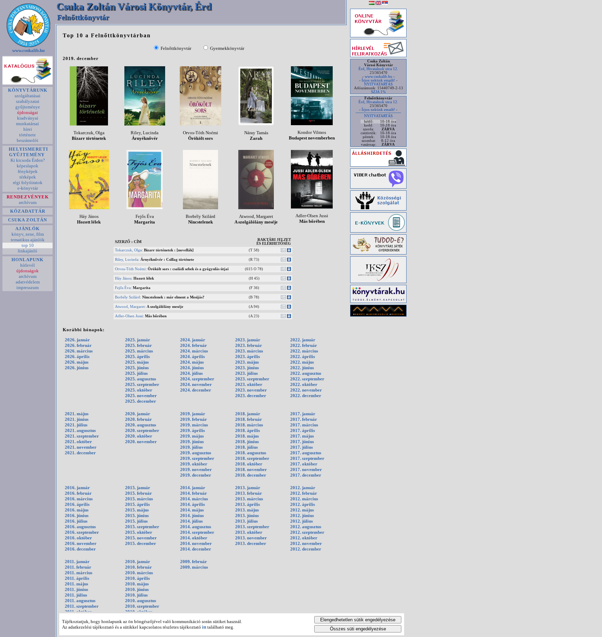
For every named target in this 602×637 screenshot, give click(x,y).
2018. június (247, 441)
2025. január (137, 339)
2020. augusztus (140, 424)
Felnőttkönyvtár (176, 48)
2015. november (141, 537)
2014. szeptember (197, 532)
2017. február (303, 419)
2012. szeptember (307, 532)
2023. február (248, 345)
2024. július (191, 373)
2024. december (195, 390)
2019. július (191, 447)
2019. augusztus (195, 452)
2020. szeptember (142, 430)
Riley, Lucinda (126, 259)
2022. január (302, 339)
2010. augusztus (140, 600)
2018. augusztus (250, 452)
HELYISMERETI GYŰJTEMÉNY (27, 151)
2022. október (303, 384)
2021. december (80, 452)
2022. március (304, 351)
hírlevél (27, 265)
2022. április (302, 356)
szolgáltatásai (27, 95)
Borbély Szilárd (127, 297)
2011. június (76, 589)
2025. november (141, 395)
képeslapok (27, 165)
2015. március (139, 498)
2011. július (76, 595)
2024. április (192, 356)
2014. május (192, 510)
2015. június (137, 515)
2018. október (248, 464)
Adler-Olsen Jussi (129, 316)
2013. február (248, 493)
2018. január (247, 413)
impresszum (27, 287)
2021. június (76, 419)
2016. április (77, 504)
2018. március (249, 424)
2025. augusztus (140, 378)
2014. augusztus (195, 526)
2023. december (250, 395)
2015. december (140, 543)
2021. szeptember (82, 436)
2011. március (78, 572)
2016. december (80, 549)
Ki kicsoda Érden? (27, 160)
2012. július (301, 521)
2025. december (140, 401)
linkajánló (27, 250)
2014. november (196, 543)
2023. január (247, 339)
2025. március (139, 351)
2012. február (303, 493)
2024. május (192, 362)
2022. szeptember (307, 378)
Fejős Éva (123, 288)
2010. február (138, 567)
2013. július (246, 521)
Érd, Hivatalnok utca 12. (378, 69)
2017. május (302, 436)
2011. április (77, 578)
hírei (27, 129)
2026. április (77, 356)
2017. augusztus (305, 452)
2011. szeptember (82, 606)
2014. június (192, 515)
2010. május (137, 583)
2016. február (78, 493)
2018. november (251, 469)
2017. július (301, 447)
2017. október (303, 464)
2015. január (137, 487)
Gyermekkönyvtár (227, 48)
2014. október (193, 537)
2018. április (247, 430)
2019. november (196, 469)
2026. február (78, 345)
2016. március (79, 498)
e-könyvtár (27, 188)
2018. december (250, 475)
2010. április (137, 578)
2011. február (78, 567)
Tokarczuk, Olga (128, 250)
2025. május (137, 362)
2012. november (306, 543)
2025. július (136, 373)
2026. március (79, 351)
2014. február (193, 493)
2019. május (192, 436)
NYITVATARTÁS (378, 84)
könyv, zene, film (27, 234)
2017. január (302, 413)
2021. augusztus (80, 430)
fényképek (28, 171)
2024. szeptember (197, 378)
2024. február (193, 345)
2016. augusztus (80, 526)
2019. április (192, 430)
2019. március (194, 424)
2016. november (81, 543)
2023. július (246, 373)
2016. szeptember (82, 532)
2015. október (138, 532)
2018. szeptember (252, 458)
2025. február (138, 345)
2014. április (192, 504)
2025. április (137, 356)
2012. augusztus (305, 526)
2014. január (192, 487)
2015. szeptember (142, 526)
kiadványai (27, 118)
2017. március (304, 424)
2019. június (192, 441)
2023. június (247, 367)
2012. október (303, 537)
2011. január (77, 561)
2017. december (305, 475)
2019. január (192, 413)
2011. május (76, 583)
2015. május (137, 510)
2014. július (191, 521)
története (27, 134)
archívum (28, 202)
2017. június (302, 441)
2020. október (138, 436)
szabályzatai (27, 101)
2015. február (138, 493)
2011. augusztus (80, 600)
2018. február (248, 419)
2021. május (76, 413)
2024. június (192, 367)
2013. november (251, 537)
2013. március (249, 498)
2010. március (139, 572)
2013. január (247, 487)
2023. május (247, 362)
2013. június (247, 515)
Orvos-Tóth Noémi (130, 269)
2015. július (136, 521)
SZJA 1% (378, 92)
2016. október (78, 537)
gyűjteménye (27, 106)
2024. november (196, 384)
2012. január (302, 487)
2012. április (302, 504)
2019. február (193, 419)
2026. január (77, 339)
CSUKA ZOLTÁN (27, 219)
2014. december (195, 549)
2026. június (76, 367)
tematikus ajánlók (28, 239)
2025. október (138, 390)
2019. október (193, 464)
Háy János (123, 278)
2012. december (305, 549)
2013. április (247, 504)
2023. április (247, 356)
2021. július (76, 424)
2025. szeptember (142, 384)
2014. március (194, 498)
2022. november (306, 390)
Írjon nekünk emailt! (378, 80)
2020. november (141, 441)
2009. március (194, 567)
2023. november (251, 390)
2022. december (305, 395)
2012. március (304, 498)
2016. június (76, 515)
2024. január (192, 339)
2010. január (137, 561)
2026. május (76, 362)
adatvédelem (28, 282)
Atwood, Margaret (130, 307)
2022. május (302, 362)
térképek (27, 177)
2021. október (78, 441)
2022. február (303, 345)
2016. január (77, 487)
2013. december (250, 543)
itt (204, 627)
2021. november (81, 447)
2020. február (138, 419)
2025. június (137, 367)
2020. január (137, 413)
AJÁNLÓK (27, 228)
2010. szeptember (142, 606)
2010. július (136, 595)
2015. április (137, 504)
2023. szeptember (252, 378)
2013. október (248, 532)
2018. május (247, 436)
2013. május (247, 510)
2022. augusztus (305, 373)
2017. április (302, 430)
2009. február (193, 561)
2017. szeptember (307, 458)
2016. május (76, 510)
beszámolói (27, 140)
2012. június (302, 515)
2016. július (76, 521)
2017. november (306, 469)
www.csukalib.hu (28, 50)
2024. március (194, 351)
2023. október (248, 384)
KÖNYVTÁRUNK (28, 90)
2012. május (302, 510)
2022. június (302, 367)
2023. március (249, 351)
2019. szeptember (197, 458)
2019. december (195, 475)
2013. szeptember (252, 526)
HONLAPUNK (27, 259)
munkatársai (27, 123)
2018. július (246, 447)
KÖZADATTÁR (28, 211)
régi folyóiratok (28, 182)
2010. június (137, 589)
